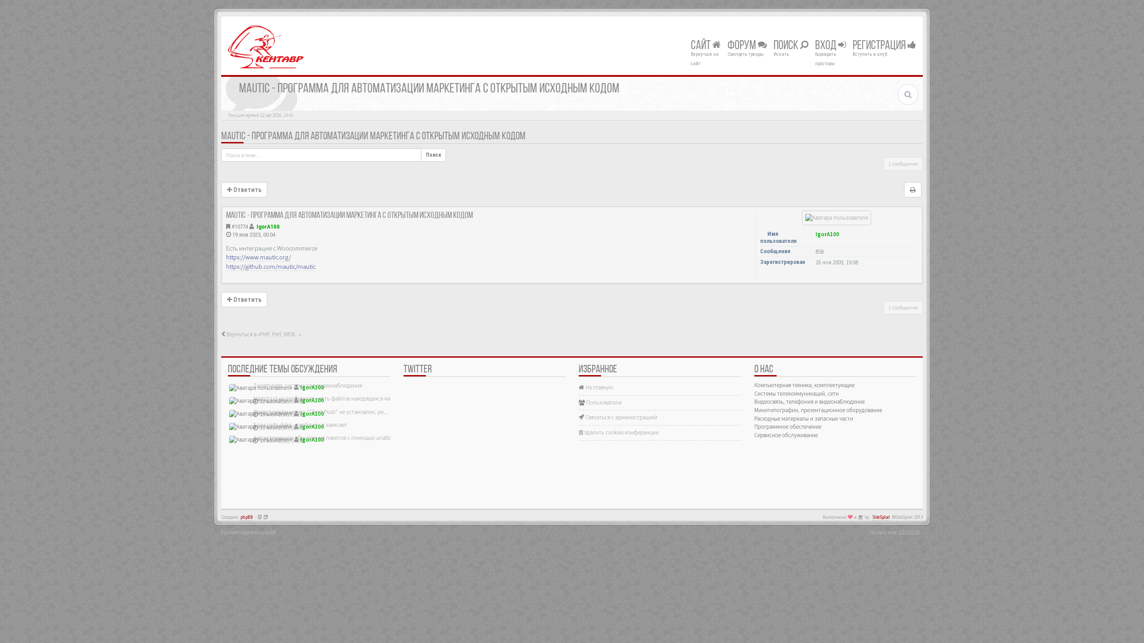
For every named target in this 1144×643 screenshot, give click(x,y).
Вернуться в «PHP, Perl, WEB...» (263, 334)
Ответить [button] (246, 189)
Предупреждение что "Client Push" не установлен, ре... (320, 412)
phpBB (246, 517)
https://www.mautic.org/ (258, 257)
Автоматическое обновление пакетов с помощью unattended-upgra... (338, 438)
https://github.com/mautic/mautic (270, 267)
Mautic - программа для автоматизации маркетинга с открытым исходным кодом (373, 136)
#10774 (239, 226)
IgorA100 (268, 226)
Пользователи (603, 402)
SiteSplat (881, 517)
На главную (598, 387)
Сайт (701, 46)
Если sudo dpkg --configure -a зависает (300, 425)
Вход (826, 46)
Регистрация (880, 46)
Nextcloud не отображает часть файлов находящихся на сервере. (332, 398)
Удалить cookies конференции (621, 432)
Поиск (787, 46)
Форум (743, 46)
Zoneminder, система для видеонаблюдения (307, 385)
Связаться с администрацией (620, 417)
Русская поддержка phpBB (248, 532)
